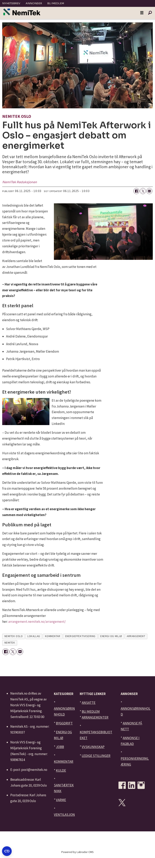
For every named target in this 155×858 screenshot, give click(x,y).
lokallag (33, 636)
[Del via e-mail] (149, 191)
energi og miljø (111, 636)
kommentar (52, 636)
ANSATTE (88, 702)
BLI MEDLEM (91, 711)
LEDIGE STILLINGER (96, 755)
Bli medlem (55, 3)
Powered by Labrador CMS (77, 852)
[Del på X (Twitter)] (143, 191)
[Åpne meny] (142, 13)
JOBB (60, 747)
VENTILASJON (64, 814)
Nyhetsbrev (11, 3)
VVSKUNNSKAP (93, 747)
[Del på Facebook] (136, 191)
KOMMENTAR (63, 761)
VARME (61, 800)
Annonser (34, 3)
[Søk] (150, 13)
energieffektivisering (80, 636)
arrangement (136, 636)
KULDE (61, 770)
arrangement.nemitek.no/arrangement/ (37, 621)
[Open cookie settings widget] (7, 851)
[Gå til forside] (21, 11)
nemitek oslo (13, 636)
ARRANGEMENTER (95, 717)
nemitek (9, 642)
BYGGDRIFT (64, 723)
